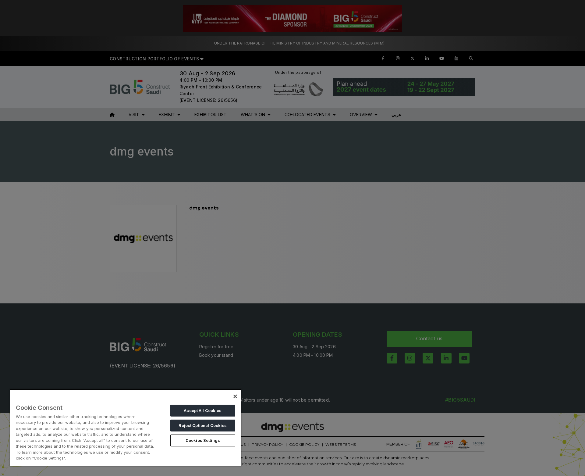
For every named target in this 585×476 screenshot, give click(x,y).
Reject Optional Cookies (203, 425)
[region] (125, 427)
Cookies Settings (203, 440)
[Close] (235, 396)
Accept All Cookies (203, 410)
